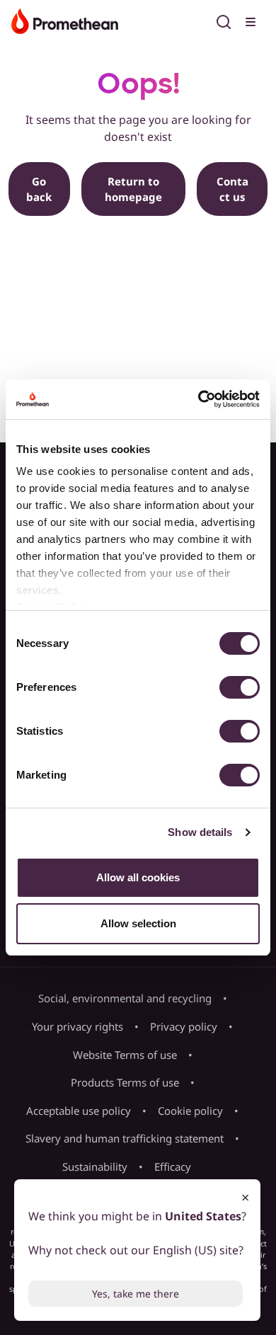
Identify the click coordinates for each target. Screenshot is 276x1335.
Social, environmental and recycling (125, 998)
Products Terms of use (125, 1082)
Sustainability (94, 1166)
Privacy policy (183, 1026)
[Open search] (223, 19)
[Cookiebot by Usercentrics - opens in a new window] (198, 399)
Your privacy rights (77, 1026)
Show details (200, 832)
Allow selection (138, 923)
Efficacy (172, 1166)
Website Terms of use (125, 1055)
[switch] (239, 687)
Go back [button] (39, 189)
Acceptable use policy (78, 1111)
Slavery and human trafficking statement (124, 1138)
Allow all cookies (138, 877)
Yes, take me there (135, 1293)
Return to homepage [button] (133, 189)
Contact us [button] (232, 189)
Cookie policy (190, 1111)
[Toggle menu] (252, 19)
